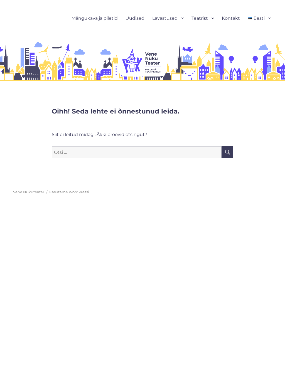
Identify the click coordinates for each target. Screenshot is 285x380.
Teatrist (199, 18)
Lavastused (165, 18)
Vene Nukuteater (28, 192)
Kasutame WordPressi (69, 192)
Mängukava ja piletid (95, 18)
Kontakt (231, 18)
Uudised (135, 18)
